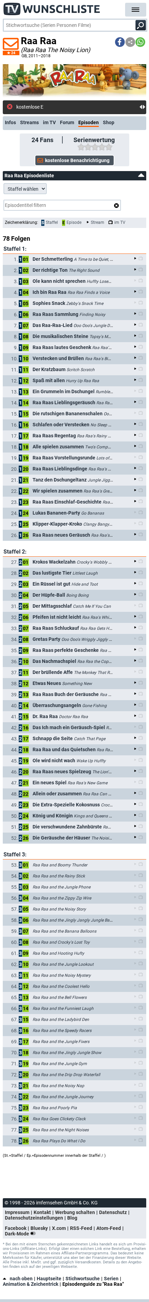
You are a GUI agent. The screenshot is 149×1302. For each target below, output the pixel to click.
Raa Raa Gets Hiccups (100, 628)
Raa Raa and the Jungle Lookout (63, 964)
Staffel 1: (15, 249)
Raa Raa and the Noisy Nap (58, 1085)
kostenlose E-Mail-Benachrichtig (50, 107)
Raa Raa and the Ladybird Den (61, 1019)
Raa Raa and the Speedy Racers (62, 1030)
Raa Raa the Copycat (96, 661)
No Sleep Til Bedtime (109, 425)
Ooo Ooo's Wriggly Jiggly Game (90, 639)
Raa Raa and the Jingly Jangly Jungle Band (73, 920)
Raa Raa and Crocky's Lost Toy (61, 942)
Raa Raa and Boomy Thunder (60, 865)
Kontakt (42, 1212)
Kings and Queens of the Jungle (103, 816)
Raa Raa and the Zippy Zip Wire (62, 898)
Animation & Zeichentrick (30, 1284)
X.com (59, 1228)
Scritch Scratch (81, 369)
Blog (72, 1218)
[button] (120, 42)
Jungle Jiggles (101, 480)
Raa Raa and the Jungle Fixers (61, 1041)
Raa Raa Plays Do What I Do (59, 1141)
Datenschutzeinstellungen (34, 1218)
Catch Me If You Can (92, 606)
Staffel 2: (15, 551)
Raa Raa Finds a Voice (88, 292)
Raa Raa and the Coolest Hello (61, 986)
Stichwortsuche (82, 1278)
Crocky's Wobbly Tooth (98, 562)
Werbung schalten (75, 1212)
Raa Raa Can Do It (100, 794)
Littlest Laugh (85, 573)
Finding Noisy (92, 314)
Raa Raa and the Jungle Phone (61, 887)
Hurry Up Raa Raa (82, 380)
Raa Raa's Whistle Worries (106, 617)
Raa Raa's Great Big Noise (108, 491)
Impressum (17, 1212)
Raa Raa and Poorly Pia (55, 1107)
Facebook (15, 1228)
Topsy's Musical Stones (111, 336)
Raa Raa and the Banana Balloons (64, 931)
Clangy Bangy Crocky (103, 524)
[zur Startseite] (52, 7)
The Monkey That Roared (97, 672)
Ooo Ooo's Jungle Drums (96, 325)
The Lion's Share (107, 771)
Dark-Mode (17, 1233)
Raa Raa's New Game (87, 783)
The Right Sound (84, 270)
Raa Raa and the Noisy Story (59, 909)
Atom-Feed (108, 1228)
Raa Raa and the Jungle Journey (63, 1096)
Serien (111, 1278)
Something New (77, 683)
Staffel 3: (15, 854)
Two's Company (100, 447)
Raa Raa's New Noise (111, 535)
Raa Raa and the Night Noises (61, 1129)
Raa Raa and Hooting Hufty (58, 953)
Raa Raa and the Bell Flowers (60, 997)
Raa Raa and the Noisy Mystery (62, 975)
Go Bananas (92, 513)
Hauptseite (49, 1278)
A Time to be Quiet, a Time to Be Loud (108, 259)
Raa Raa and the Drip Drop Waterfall (66, 1074)
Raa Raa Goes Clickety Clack (59, 1118)
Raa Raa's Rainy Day (96, 436)
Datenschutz (113, 1212)
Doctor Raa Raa (73, 716)
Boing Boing (77, 595)
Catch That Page (89, 738)
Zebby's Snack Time (84, 303)
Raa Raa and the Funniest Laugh (63, 1008)
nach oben (21, 1278)
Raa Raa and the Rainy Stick (59, 876)
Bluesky (39, 1228)
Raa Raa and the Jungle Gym (60, 1063)
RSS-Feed (81, 1228)
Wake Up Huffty (91, 760)
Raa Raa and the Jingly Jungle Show (67, 1052)
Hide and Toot (84, 584)
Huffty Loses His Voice (108, 281)
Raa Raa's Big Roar (102, 358)
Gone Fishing (94, 705)
